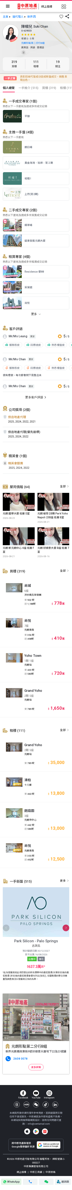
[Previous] (6, 928)
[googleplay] (36, 1131)
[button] (61, 16)
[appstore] (27, 1131)
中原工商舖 (36, 1172)
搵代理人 (18, 16)
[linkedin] (55, 1104)
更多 (63, 880)
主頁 (5, 16)
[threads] (17, 1104)
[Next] (66, 928)
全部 (63, 486)
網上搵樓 (22, 1172)
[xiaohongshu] (26, 1104)
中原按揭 (50, 1172)
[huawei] (45, 1131)
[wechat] (36, 1104)
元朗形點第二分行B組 (33, 43)
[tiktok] (46, 1104)
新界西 (31, 16)
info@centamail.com (39, 1123)
